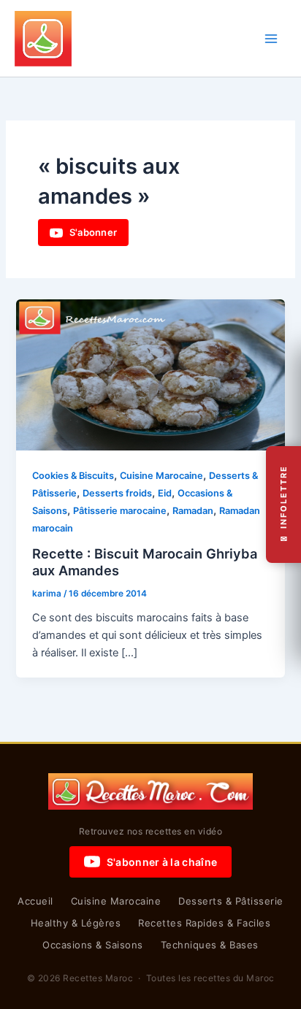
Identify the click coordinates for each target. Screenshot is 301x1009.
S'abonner (93, 232)
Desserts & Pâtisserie (230, 901)
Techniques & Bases (210, 945)
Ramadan (192, 510)
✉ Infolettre (283, 505)
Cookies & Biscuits (73, 475)
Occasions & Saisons (92, 945)
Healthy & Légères (76, 923)
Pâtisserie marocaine (120, 510)
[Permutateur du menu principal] (271, 38)
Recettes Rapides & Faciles (204, 923)
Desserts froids (117, 493)
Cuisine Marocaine (161, 475)
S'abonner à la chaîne (162, 862)
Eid (165, 493)
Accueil (35, 901)
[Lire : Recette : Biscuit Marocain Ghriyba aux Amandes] (150, 374)
